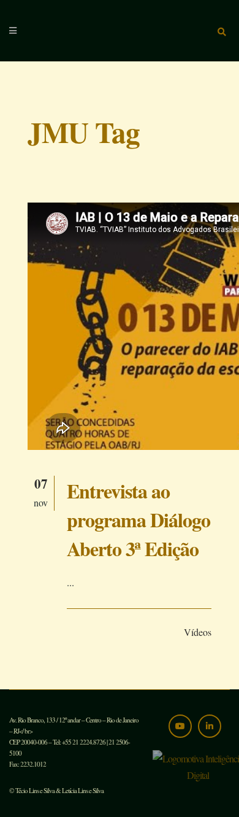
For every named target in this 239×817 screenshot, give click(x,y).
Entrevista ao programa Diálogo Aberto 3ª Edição (138, 519)
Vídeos (197, 631)
